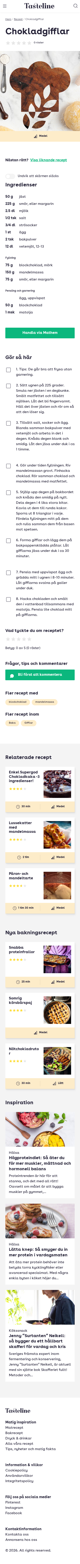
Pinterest (12, 1502)
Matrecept (14, 1428)
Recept (18, 19)
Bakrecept (14, 1433)
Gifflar (28, 723)
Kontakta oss (17, 1534)
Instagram (14, 1508)
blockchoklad (17, 702)
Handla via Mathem (40, 333)
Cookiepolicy (16, 1470)
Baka (12, 723)
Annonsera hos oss (21, 1540)
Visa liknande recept (48, 160)
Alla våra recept (19, 1444)
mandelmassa (44, 702)
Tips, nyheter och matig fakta (30, 1449)
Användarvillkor (19, 1476)
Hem (8, 19)
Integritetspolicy (19, 1481)
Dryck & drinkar (18, 1438)
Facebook (13, 1513)
